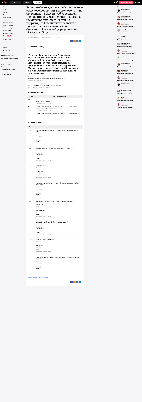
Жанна (122, 97)
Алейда (122, 56)
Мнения (119, 6)
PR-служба (4, 400)
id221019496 (124, 23)
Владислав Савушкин (126, 90)
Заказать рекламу (5, 398)
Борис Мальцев (124, 77)
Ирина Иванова (124, 70)
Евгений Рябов (124, 50)
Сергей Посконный (125, 9)
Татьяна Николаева (125, 29)
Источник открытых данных (38, 277)
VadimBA (123, 36)
